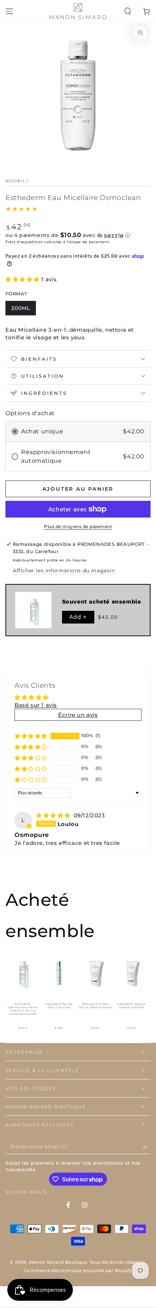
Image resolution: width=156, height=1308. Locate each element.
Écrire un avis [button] (78, 714)
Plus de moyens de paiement (78, 526)
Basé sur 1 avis (36, 705)
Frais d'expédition (24, 242)
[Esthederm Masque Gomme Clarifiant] (131, 973)
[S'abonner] (146, 1147)
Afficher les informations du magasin (64, 570)
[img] (54, 815)
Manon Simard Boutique (58, 1262)
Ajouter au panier (78, 489)
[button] (127, 11)
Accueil (15, 181)
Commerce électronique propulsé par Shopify (78, 1270)
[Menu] (9, 11)
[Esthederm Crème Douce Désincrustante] (95, 973)
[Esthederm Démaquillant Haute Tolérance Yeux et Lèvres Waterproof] (22, 973)
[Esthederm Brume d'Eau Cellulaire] (59, 973)
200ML (20, 308)
